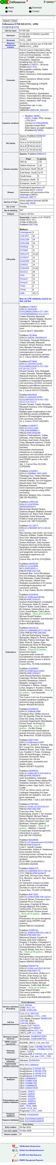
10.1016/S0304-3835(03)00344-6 (29, 505)
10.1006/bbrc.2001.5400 (35, 473)
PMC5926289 (34, 433)
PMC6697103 (34, 935)
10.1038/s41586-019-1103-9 (37, 897)
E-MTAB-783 (39, 1069)
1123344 (32, 1099)
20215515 (33, 628)
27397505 (33, 804)
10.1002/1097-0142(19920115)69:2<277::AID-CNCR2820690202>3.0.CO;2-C (34, 311)
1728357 (33, 64)
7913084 (33, 335)
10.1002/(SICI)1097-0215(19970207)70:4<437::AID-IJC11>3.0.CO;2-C (34, 399)
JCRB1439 (31, 1010)
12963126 (33, 502)
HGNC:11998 (31, 118)
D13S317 (24, 257)
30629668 (33, 840)
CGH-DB (24, 1021)
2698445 (32, 1104)
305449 (28, 1005)
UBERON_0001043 (39, 110)
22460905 (33, 668)
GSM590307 (31, 1078)
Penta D (24, 279)
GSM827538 (31, 1081)
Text (4, 27)
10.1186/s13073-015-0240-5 (37, 773)
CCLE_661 (32, 1108)
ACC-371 (31, 1008)
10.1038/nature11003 (34, 671)
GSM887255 (31, 1083)
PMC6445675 (39, 873)
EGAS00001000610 (34, 1119)
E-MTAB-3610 (39, 1076)
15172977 (33, 526)
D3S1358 (24, 243)
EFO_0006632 (32, 1065)
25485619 (33, 709)
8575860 (38, 130)
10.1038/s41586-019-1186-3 (37, 933)
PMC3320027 (34, 673)
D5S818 (24, 247)
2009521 (32, 1101)
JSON (15, 27)
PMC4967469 (34, 809)
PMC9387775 (34, 971)
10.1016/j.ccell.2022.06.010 (37, 968)
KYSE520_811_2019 (43, 1054)
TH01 (22, 286)
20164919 (33, 595)
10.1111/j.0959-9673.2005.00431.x (29, 567)
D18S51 (24, 265)
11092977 (33, 426)
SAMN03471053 (38, 1036)
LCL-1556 (36, 1033)
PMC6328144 (34, 845)
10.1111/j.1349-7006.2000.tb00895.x (29, 429)
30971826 (33, 894)
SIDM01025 (46, 1018)
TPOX (23, 290)
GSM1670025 (31, 1088)
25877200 (33, 224)
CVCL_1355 (40, 1016)
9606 (32, 203)
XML (9, 27)
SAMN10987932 (38, 1039)
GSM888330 (31, 1086)
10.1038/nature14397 (34, 742)
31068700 (33, 930)
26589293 (41, 136)
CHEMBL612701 (44, 1049)
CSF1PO (24, 236)
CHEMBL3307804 (43, 1047)
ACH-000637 (34, 1028)
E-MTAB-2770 (39, 1074)
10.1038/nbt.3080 (32, 711)
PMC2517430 (34, 571)
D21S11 (24, 272)
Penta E (24, 282)
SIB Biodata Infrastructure (29, 1146)
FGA (22, 275)
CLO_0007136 (32, 1014)
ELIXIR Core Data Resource (30, 1155)
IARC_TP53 (25, 1106)
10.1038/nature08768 (34, 597)
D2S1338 (24, 240)
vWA (22, 293)
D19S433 (24, 268)
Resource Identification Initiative (10, 45)
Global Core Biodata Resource (31, 1150)
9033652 (33, 395)
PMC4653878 (34, 776)
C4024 (39, 190)
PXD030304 (33, 1115)
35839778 (33, 966)
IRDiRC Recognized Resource (31, 1160)
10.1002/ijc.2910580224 (35, 338)
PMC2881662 (39, 633)
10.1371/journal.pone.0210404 (38, 842)
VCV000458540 (40, 123)
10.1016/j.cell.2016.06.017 (36, 807)
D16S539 (24, 261)
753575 (35, 1026)
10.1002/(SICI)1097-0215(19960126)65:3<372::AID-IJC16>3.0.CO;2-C (34, 366)
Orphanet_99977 (27, 197)
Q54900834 (34, 1060)
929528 (31, 1096)
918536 (31, 1094)
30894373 (41, 154)
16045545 (33, 564)
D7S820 (24, 250)
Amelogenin (25, 232)
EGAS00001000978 (34, 1121)
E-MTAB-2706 (39, 1071)
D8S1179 (24, 254)
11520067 (33, 471)
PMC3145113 (34, 599)
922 (47, 1043)
